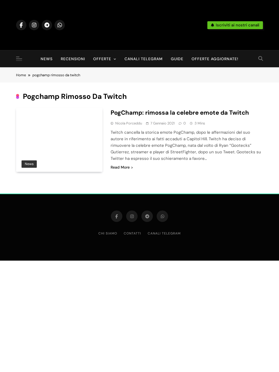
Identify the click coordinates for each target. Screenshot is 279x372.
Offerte (102, 58)
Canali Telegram (144, 58)
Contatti (132, 233)
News (47, 58)
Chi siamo (107, 233)
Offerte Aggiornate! (215, 58)
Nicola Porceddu (128, 123)
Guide (177, 58)
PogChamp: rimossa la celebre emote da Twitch (180, 113)
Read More (120, 167)
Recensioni (73, 58)
